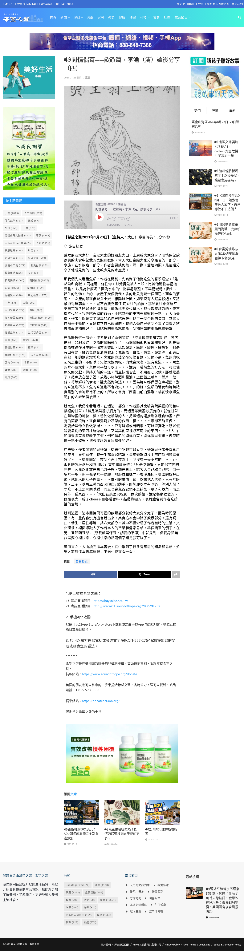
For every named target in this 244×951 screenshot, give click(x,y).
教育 (111, 17)
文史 (156, 17)
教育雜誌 (14, 272)
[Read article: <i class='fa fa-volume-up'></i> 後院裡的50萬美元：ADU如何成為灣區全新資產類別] (81, 812)
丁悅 (12, 213)
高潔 (30, 369)
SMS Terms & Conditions (196, 944)
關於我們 (237, 4)
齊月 (11, 377)
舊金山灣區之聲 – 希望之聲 (25, 944)
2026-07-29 (152, 839)
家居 (100, 17)
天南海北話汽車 (18, 243)
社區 (167, 17)
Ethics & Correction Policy (227, 944)
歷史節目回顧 (185, 4)
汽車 (90, 17)
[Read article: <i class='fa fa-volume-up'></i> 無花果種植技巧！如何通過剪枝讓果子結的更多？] (121, 812)
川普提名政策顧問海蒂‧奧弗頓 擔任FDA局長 (227, 229)
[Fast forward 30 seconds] (128, 219)
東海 (29, 302)
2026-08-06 (112, 844)
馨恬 (11, 369)
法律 (132, 17)
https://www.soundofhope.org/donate (109, 674)
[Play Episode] (99, 217)
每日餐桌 (82, 561)
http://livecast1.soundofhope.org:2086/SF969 (127, 606)
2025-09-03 (213, 917)
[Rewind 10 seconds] (114, 219)
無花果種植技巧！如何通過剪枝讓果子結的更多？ (121, 834)
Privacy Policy (172, 944)
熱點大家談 (41, 317)
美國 (11, 340)
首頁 (53, 17)
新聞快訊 (14, 280)
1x (121, 218)
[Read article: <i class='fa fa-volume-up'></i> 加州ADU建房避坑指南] (162, 812)
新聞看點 (39, 280)
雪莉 (30, 362)
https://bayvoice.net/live (111, 601)
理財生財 (14, 332)
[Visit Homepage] (23, 17)
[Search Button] (239, 17)
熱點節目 (14, 325)
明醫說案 (14, 295)
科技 (143, 17)
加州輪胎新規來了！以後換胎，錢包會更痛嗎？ (227, 175)
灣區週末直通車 (79, 914)
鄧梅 (12, 362)
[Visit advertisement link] (122, 44)
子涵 (43, 243)
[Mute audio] (109, 219)
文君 (34, 272)
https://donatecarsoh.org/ (101, 701)
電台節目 (181, 17)
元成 (34, 220)
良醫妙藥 (14, 347)
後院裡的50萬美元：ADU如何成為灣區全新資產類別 (81, 834)
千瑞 (29, 228)
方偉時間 (34, 287)
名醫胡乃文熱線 (18, 235)
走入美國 (40, 355)
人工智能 (33, 213)
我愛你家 (40, 265)
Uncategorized (78, 885)
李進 (11, 302)
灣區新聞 (14, 317)
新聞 (63, 17)
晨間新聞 (38, 295)
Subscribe (113, 224)
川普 (34, 250)
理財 (77, 17)
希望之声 (14, 258)
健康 (122, 17)
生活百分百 (38, 332)
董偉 (34, 347)
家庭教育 (14, 250)
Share (128, 224)
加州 (11, 228)
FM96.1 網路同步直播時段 (213, 4)
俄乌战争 (14, 220)
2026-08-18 (71, 844)
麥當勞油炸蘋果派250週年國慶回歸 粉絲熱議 (226, 253)
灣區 (36, 310)
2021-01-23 (70, 77)
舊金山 (30, 340)
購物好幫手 (15, 355)
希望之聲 (37, 258)
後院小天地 (15, 265)
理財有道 (39, 325)
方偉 (12, 287)
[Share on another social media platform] (176, 574)
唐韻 (43, 235)
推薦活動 (94, 892)
